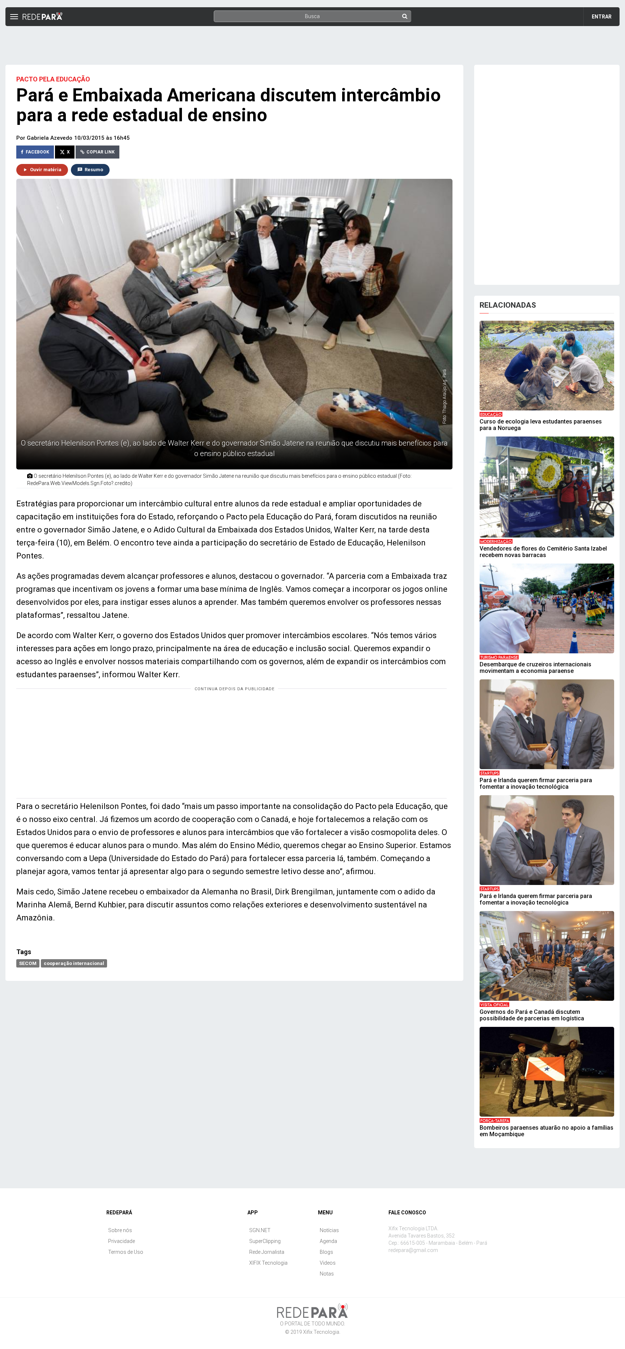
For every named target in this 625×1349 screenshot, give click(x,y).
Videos (328, 1263)
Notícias (329, 1230)
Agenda (328, 1241)
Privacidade (121, 1241)
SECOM (28, 963)
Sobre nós (120, 1230)
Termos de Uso (125, 1252)
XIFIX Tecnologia (268, 1263)
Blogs (326, 1252)
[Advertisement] (312, 42)
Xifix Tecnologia (321, 1332)
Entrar (602, 17)
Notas (327, 1274)
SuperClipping (265, 1241)
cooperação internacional (74, 963)
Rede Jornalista (266, 1252)
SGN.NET (260, 1230)
